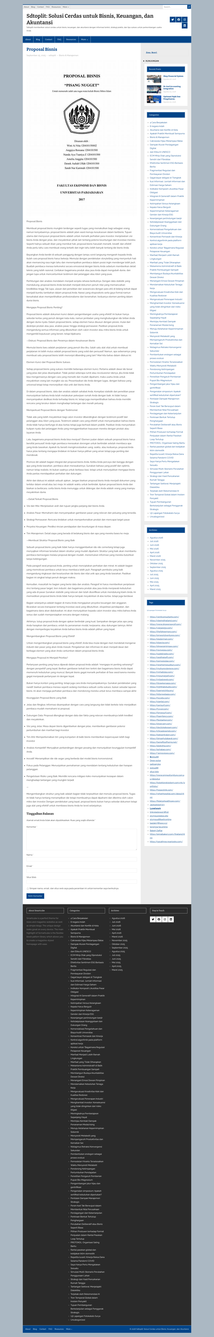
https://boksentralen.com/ (163, 734)
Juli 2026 (154, 541)
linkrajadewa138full (159, 812)
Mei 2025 (154, 582)
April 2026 (154, 552)
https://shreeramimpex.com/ (164, 646)
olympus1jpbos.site (159, 816)
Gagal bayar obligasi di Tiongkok (165, 177)
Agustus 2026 (156, 537)
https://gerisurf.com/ (160, 705)
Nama (30, 855)
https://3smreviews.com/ (162, 753)
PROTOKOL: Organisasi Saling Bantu (167, 443)
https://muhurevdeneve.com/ (164, 668)
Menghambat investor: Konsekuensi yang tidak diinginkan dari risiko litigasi (167, 307)
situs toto (154, 771)
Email (30, 866)
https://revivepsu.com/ (161, 650)
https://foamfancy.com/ (161, 716)
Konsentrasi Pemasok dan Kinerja (166, 236)
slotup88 (154, 768)
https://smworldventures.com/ (165, 635)
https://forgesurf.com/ (161, 712)
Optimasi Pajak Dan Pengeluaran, (171, 97)
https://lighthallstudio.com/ (163, 687)
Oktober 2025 (156, 563)
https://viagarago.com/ (161, 628)
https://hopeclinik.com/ (161, 790)
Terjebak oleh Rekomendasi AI (164, 491)
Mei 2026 (154, 548)
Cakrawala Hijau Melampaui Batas (166, 141)
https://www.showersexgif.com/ (166, 624)
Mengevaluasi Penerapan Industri (166, 299)
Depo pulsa (155, 760)
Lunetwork (155, 808)
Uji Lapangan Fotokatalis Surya (165, 513)
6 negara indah (157, 126)
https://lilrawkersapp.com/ (163, 683)
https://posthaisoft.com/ (162, 657)
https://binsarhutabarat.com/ (164, 738)
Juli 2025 (154, 574)
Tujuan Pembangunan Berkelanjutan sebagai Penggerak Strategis (166, 506)
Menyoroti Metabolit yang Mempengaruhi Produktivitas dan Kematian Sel (166, 340)
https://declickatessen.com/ (164, 727)
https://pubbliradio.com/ (162, 653)
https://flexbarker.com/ (161, 720)
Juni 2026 (154, 545)
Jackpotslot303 (157, 804)
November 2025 (157, 559)
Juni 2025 (154, 578)
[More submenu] (68, 7)
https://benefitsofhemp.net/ (163, 742)
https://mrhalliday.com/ (161, 672)
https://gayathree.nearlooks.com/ (166, 841)
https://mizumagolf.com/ (162, 676)
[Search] (189, 7)
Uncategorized (157, 516)
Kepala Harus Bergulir (160, 207)
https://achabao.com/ (160, 749)
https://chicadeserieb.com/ (163, 731)
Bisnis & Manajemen (68, 55)
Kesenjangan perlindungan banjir (166, 218)
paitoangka (155, 764)
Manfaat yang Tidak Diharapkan (165, 262)
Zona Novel (151, 52)
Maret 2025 (155, 589)
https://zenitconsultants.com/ (164, 617)
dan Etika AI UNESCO (160, 152)
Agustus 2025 (156, 570)
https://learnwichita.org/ (162, 690)
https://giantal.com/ (160, 701)
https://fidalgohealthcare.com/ (165, 801)
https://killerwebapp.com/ (163, 694)
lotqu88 (154, 757)
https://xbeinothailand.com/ (164, 620)
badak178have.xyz (158, 823)
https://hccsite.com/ (160, 698)
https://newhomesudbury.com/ (165, 664)
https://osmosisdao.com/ (162, 661)
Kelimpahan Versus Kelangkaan (165, 203)
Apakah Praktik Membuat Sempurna (167, 133)
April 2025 (154, 585)
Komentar (32, 827)
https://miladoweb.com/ (162, 679)
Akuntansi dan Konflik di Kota (164, 130)
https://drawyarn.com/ (161, 723)
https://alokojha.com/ (160, 745)
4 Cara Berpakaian (158, 122)
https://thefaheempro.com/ (163, 631)
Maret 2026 (155, 556)
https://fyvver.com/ (159, 709)
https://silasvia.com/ (160, 642)
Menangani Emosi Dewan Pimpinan (167, 281)
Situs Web (31, 877)
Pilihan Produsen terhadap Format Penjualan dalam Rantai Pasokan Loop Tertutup (166, 436)
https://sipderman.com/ (161, 639)
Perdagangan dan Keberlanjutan (165, 413)
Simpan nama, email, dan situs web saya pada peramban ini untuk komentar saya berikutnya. (74, 888)
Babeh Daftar (156, 830)
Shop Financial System (173, 76)
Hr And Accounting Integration (172, 87)
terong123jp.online (159, 827)
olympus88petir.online (160, 819)
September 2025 (158, 567)
